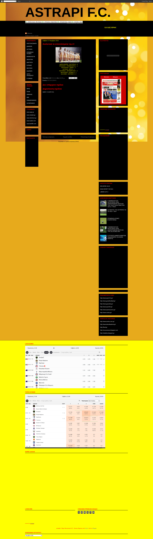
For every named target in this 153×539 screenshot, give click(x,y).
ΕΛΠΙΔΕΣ (29, 65)
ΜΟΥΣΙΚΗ (29, 68)
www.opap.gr (30, 112)
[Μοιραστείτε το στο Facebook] (75, 78)
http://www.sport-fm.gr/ (106, 298)
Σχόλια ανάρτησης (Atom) (72, 141)
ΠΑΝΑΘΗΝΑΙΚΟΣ (31, 100)
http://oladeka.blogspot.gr (107, 333)
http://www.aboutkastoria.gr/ (108, 324)
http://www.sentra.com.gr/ (107, 321)
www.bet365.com (31, 123)
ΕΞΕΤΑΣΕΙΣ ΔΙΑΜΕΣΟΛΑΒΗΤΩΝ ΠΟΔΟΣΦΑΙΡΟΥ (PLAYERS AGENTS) (116, 237)
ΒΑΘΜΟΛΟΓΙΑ (31, 56)
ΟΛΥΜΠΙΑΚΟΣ (31, 103)
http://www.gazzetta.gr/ (106, 304)
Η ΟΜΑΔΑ (29, 78)
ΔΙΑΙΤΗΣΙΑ (30, 62)
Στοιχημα (103, 447)
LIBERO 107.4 (104, 192)
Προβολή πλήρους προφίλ (32, 35)
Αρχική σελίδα (67, 137)
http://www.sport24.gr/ (106, 306)
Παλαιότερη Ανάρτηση (87, 137)
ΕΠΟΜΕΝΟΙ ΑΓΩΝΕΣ (30, 53)
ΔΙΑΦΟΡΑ (29, 46)
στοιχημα (107, 129)
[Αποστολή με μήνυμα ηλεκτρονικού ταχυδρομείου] (69, 78)
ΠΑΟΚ (28, 91)
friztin (86, 528)
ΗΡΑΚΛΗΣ (29, 94)
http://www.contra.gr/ (106, 312)
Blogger (94, 528)
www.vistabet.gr (31, 115)
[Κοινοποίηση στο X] (73, 78)
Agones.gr (74, 23)
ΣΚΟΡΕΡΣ (29, 71)
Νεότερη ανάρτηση (48, 137)
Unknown (29, 33)
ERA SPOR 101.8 (105, 186)
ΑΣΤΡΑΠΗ (29, 49)
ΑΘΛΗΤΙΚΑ (30, 59)
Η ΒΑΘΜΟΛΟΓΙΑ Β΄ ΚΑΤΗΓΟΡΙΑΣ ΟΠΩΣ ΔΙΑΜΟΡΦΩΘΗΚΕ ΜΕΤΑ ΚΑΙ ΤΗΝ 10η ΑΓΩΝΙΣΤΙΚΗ (115, 229)
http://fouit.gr (103, 327)
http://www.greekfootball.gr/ (107, 301)
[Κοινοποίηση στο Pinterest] (76, 78)
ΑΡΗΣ (28, 88)
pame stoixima (80, 23)
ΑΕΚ (28, 97)
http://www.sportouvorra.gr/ (107, 309)
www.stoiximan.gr (31, 118)
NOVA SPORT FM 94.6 (106, 189)
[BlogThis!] (71, 78)
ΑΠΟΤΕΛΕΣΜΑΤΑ (51, 80)
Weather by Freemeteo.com (31, 132)
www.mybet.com (31, 120)
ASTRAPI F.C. (68, 12)
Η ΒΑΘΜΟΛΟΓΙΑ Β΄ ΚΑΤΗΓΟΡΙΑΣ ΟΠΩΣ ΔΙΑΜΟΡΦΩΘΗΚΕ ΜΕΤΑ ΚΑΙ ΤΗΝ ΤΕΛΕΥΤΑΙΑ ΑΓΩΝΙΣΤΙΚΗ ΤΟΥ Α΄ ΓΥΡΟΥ (115, 203)
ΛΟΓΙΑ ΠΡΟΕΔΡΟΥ (30, 74)
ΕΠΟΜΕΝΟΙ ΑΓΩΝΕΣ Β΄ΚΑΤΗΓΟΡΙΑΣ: (113, 219)
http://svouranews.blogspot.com (109, 330)
